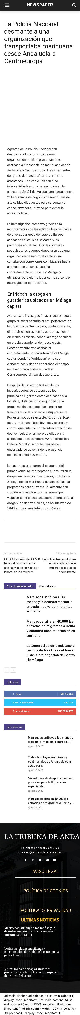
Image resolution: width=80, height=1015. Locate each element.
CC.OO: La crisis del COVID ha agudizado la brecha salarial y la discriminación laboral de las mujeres (22, 565)
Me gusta (67, 693)
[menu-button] (7, 5)
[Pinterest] (27, 77)
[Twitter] (18, 77)
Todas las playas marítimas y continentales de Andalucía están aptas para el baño (31, 952)
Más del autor (47, 586)
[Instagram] (32, 860)
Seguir (68, 702)
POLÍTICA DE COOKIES (45, 891)
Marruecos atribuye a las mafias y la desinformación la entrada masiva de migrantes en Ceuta (30, 931)
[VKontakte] (47, 860)
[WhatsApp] (36, 77)
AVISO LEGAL (45, 871)
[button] (74, 5)
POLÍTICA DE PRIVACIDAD (46, 910)
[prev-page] (6, 670)
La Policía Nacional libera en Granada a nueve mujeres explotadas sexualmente (59, 565)
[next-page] (13, 670)
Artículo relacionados (20, 586)
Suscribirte (65, 711)
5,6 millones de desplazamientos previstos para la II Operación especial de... (50, 782)
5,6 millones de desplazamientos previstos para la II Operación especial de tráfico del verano (31, 972)
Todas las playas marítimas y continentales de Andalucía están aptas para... (50, 761)
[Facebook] (8, 77)
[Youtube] (54, 860)
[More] (46, 77)
